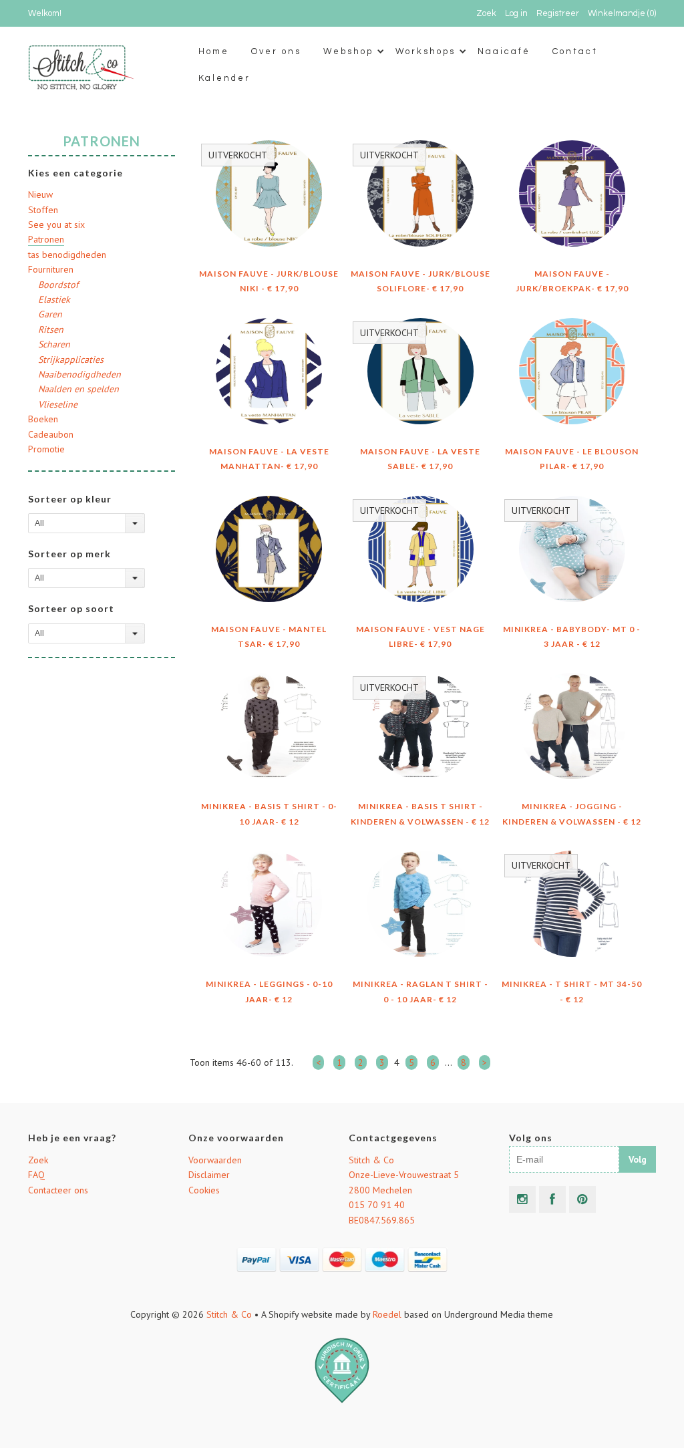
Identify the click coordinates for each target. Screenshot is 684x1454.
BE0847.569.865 (382, 1220)
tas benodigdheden (67, 255)
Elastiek (54, 299)
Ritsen (50, 329)
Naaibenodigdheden (79, 374)
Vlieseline (57, 404)
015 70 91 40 (377, 1205)
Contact (575, 51)
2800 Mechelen (380, 1190)
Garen (50, 314)
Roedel (387, 1314)
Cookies (204, 1190)
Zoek (38, 1160)
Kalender (224, 78)
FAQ (36, 1175)
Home (213, 51)
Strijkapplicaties (71, 359)
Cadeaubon (50, 434)
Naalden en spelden (78, 389)
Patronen (46, 239)
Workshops (425, 51)
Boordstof (58, 285)
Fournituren (50, 269)
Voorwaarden (215, 1160)
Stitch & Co (371, 1160)
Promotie (46, 449)
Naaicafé (504, 51)
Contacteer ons (58, 1190)
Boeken (43, 419)
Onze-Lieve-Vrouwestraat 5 (404, 1175)
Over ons (276, 51)
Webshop (348, 51)
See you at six (56, 225)
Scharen (54, 344)
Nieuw (40, 194)
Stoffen (43, 210)
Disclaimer (209, 1175)
